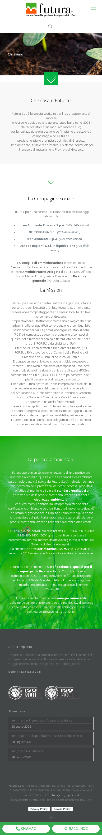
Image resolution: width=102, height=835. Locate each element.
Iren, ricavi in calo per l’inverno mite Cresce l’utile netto (46, 736)
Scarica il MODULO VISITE (25, 672)
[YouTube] (51, 817)
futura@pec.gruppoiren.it (64, 795)
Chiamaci (28, 829)
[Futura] (51, 9)
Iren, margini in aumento (27, 751)
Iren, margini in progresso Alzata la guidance (41, 720)
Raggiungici (78, 829)
